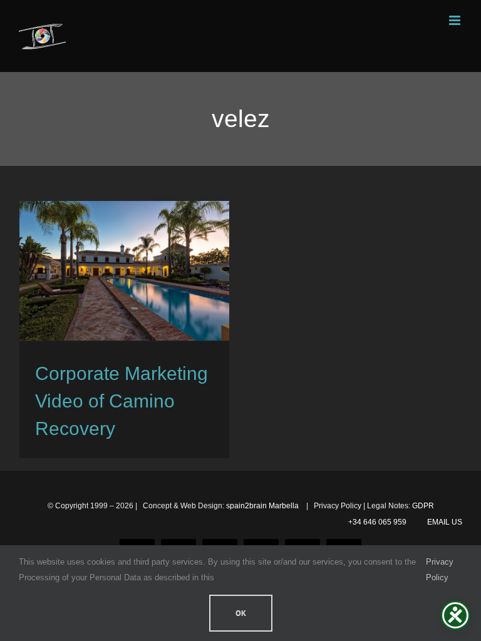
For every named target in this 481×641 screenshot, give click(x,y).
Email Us (442, 522)
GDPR (423, 505)
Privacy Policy (439, 569)
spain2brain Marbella (263, 505)
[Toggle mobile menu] (455, 20)
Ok (240, 613)
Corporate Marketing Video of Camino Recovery (121, 401)
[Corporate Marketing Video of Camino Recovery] (124, 271)
